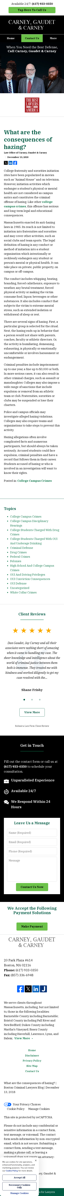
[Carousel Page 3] (40, 700)
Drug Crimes (18, 552)
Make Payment (32, 926)
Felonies (15, 561)
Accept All (19, 1177)
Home (11, 38)
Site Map (32, 1065)
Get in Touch (32, 745)
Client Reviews (32, 614)
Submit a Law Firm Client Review (32, 726)
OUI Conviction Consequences (30, 579)
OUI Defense (18, 583)
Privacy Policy (32, 1060)
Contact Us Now (32, 887)
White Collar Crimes (23, 592)
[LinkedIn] (35, 989)
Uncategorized (19, 588)
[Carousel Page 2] (32, 700)
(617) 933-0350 (27, 970)
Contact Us (32, 38)
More (53, 38)
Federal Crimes (20, 556)
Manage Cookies (39, 1109)
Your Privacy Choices (27, 1104)
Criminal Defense (21, 548)
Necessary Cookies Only (19, 1186)
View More (32, 712)
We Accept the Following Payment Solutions (32, 910)
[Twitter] (28, 989)
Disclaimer (32, 1055)
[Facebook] (20, 989)
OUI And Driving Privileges (27, 574)
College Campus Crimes (34, 481)
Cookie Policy (16, 1109)
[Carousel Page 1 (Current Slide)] (24, 700)
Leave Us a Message (32, 822)
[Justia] (43, 989)
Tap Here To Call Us (32, 10)
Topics (10, 508)
